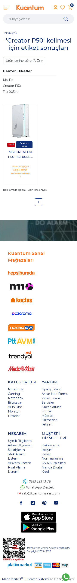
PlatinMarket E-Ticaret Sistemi (25, 579)
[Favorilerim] (62, 7)
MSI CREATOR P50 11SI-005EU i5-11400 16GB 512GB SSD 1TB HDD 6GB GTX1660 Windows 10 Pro (20, 154)
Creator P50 (12, 86)
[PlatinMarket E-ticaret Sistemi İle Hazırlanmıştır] (20, 565)
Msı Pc (8, 80)
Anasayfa (10, 32)
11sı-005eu (10, 92)
